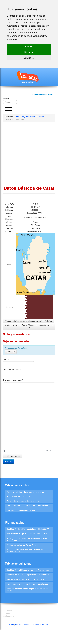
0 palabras (47, 450)
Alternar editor (13, 455)
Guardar (8, 461)
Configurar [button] (29, 58)
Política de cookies (23, 624)
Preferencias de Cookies (42, 94)
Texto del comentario (13, 380)
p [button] (4, 450)
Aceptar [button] (29, 46)
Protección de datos (40, 624)
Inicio (11, 624)
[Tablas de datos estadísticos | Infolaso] (29, 76)
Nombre (7, 359)
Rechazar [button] (29, 52)
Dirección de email (12, 369)
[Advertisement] (29, 153)
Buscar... (7, 97)
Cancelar (11, 351)
